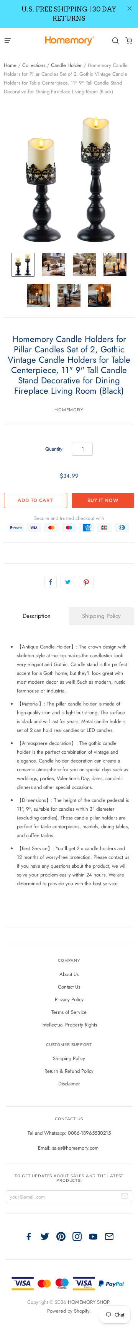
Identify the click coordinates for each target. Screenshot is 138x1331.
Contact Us (69, 987)
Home (10, 65)
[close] (129, 8)
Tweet (68, 582)
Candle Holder (66, 65)
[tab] (36, 616)
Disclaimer (69, 1083)
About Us (69, 974)
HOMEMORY (69, 409)
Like (50, 582)
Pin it (86, 582)
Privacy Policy (69, 999)
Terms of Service (69, 1012)
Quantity (53, 449)
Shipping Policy (69, 1058)
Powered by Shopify (68, 1311)
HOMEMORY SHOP (88, 1302)
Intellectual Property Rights (69, 1024)
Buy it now (103, 500)
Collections (33, 65)
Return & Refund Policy (69, 1071)
